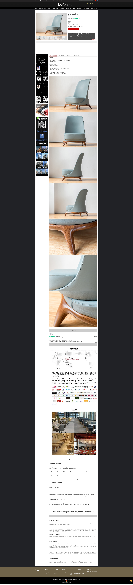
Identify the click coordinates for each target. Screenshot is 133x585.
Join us (65, 577)
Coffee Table (62, 8)
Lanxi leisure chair (44, 11)
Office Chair (79, 8)
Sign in (51, 0)
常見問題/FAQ (76, 55)
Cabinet (67, 8)
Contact (95, 8)
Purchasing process (57, 570)
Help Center (70, 577)
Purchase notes (56, 572)
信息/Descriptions (53, 55)
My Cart (61, 0)
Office (84, 8)
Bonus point (55, 573)
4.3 (79, 18)
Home (37, 11)
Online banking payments (74, 573)
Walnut (74, 8)
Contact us (57, 577)
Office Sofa (40, 8)
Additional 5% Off (73, 29)
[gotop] (131, 583)
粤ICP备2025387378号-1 (76, 579)
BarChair (53, 8)
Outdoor (88, 8)
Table (57, 8)
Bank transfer (72, 572)
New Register (47, 570)
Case (80, 577)
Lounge (45, 8)
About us (53, 577)
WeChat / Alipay (72, 574)
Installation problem (65, 572)
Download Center (76, 577)
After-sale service (81, 573)
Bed (70, 8)
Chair (49, 8)
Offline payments (72, 570)
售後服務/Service (69, 55)
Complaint (80, 572)
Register (47, 0)
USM (92, 8)
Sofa (36, 8)
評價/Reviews (61, 55)
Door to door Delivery (65, 570)
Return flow (80, 570)
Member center (55, 0)
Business (61, 577)
